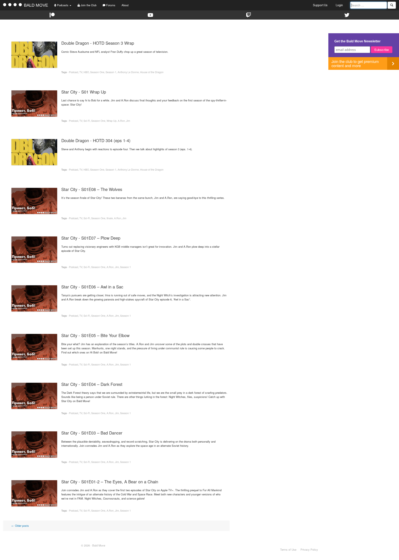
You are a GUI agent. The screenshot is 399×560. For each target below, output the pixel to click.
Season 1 (111, 72)
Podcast (73, 72)
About (125, 5)
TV (80, 72)
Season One (97, 72)
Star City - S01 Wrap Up (83, 92)
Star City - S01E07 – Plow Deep (90, 238)
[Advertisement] (363, 99)
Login (339, 5)
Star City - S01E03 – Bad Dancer (91, 433)
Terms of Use (288, 549)
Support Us (320, 5)
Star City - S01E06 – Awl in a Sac (92, 287)
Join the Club (88, 5)
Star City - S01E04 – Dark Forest (91, 384)
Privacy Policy (309, 549)
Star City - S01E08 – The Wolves (91, 189)
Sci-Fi (87, 120)
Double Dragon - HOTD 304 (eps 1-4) (96, 140)
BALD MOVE (36, 5)
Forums (110, 5)
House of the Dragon (152, 72)
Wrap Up (112, 120)
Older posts (20, 526)
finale (110, 218)
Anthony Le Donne (128, 72)
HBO (86, 72)
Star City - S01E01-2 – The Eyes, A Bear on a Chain (109, 482)
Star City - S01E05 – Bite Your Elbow (95, 335)
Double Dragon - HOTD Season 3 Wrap (97, 43)
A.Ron (121, 120)
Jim (128, 120)
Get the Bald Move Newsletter (357, 41)
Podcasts (62, 5)
